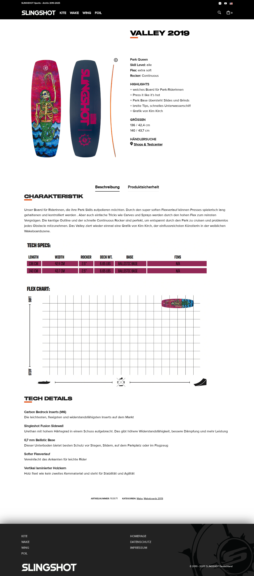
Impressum (138, 548)
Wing (87, 13)
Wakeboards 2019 (153, 498)
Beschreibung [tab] (107, 187)
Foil (98, 13)
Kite (63, 13)
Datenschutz (140, 542)
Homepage (138, 536)
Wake (74, 13)
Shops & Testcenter (148, 144)
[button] (116, 60)
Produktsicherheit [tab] (143, 187)
